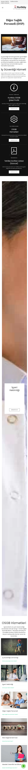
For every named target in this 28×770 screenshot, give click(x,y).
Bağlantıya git (14, 409)
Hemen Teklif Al (5, 1)
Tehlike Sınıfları (14, 1)
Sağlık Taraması (5, 3)
